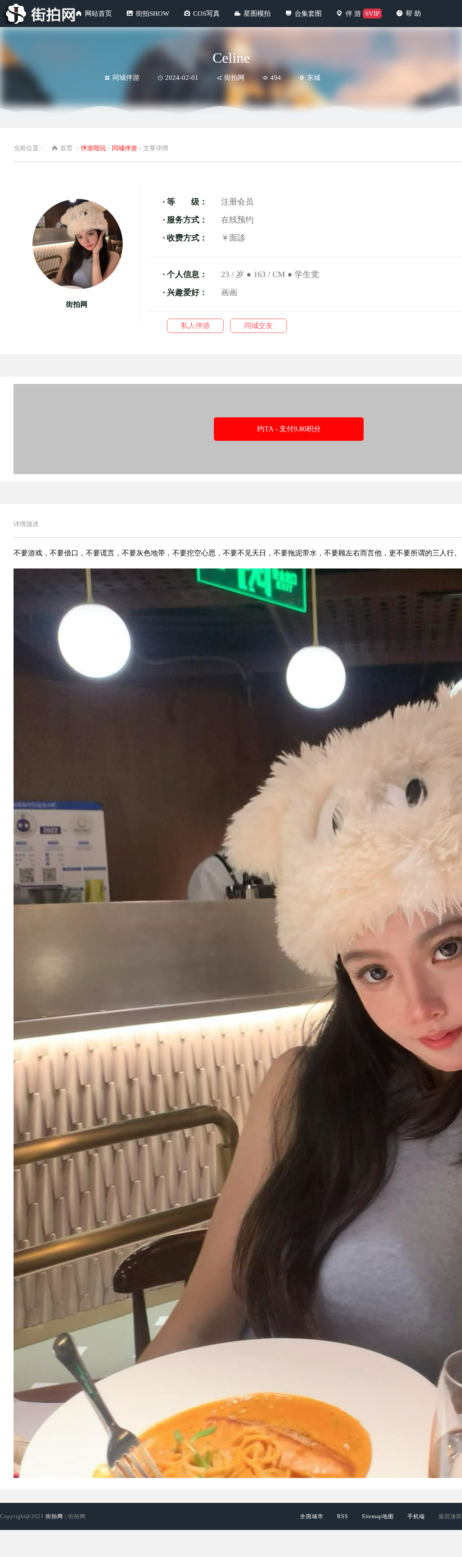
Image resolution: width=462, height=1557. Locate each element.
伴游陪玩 (93, 148)
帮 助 (413, 13)
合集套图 (308, 13)
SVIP (372, 13)
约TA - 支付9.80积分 (289, 429)
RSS (342, 1516)
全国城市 (311, 1516)
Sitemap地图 (378, 1516)
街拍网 (54, 1516)
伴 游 (353, 13)
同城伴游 (125, 77)
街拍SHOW (152, 13)
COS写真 (206, 13)
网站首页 (98, 13)
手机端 (416, 1516)
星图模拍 (257, 13)
